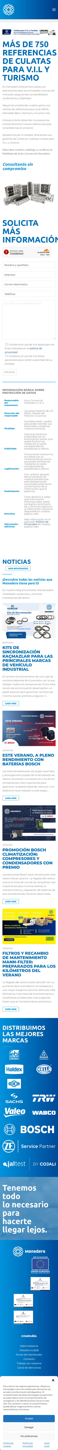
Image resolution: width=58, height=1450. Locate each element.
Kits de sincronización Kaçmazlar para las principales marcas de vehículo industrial (27, 658)
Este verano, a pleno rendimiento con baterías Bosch (28, 759)
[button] (53, 1380)
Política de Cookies (8, 1444)
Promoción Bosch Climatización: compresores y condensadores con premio (27, 858)
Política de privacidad (28, 1444)
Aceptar (29, 1418)
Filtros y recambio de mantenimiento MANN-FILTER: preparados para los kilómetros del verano (29, 964)
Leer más (10, 703)
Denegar (29, 1427)
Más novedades (18, 568)
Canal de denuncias (29, 1367)
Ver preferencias (29, 1436)
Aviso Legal (46, 1444)
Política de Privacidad (36, 523)
